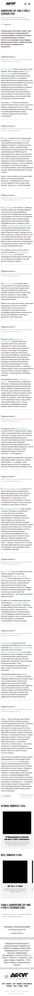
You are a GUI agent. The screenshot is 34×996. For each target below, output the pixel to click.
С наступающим (7, 652)
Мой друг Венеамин (18, 140)
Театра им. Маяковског (11, 489)
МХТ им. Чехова (6, 69)
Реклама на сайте (16, 991)
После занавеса (21, 252)
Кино (3, 984)
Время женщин (24, 647)
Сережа (19, 652)
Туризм (26, 986)
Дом (10, 102)
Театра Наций (9, 283)
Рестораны (9, 986)
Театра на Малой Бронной (11, 509)
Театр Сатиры (7, 571)
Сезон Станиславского (10, 761)
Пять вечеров (8, 254)
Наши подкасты (27, 984)
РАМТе (5, 138)
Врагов (12, 647)
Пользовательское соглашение (16, 993)
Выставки (19, 984)
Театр (14, 984)
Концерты (8, 984)
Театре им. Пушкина (21, 603)
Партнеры (25, 991)
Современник (6, 643)
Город (14, 986)
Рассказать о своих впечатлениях (17, 927)
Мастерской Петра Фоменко (20, 225)
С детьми (20, 986)
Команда (6, 991)
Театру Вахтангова (21, 428)
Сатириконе (7, 207)
